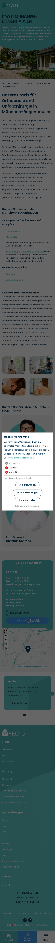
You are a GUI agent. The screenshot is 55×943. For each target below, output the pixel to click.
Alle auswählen (27, 484)
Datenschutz (21, 506)
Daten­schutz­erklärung (23, 457)
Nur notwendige (27, 500)
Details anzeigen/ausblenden (18, 478)
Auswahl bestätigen (27, 492)
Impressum (34, 506)
